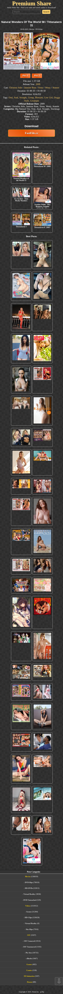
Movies (31, 29)
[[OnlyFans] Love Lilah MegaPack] (42, 511)
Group (31, 97)
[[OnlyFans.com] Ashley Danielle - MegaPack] (21, 254)
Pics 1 (25, 75)
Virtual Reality (29, 894)
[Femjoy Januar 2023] (21, 486)
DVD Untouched (29, 900)
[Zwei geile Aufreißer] (42, 799)
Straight (23, 97)
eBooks (29, 958)
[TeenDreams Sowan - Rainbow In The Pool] (21, 769)
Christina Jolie (15, 87)
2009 (38, 84)
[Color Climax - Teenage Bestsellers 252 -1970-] (21, 511)
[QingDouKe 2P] (42, 411)
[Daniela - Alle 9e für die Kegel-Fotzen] (42, 317)
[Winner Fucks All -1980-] (42, 612)
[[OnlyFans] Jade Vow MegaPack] (21, 799)
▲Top (42, 992)
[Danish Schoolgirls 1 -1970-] (21, 692)
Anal (16, 97)
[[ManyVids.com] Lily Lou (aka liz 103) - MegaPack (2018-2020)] (42, 692)
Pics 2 (37, 75)
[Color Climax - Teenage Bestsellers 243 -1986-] (42, 379)
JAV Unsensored (29, 947)
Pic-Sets (29, 953)
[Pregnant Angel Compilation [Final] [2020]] (21, 585)
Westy (48, 87)
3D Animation (29, 976)
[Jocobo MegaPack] (21, 672)
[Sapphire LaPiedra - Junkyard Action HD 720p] (21, 379)
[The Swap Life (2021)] (31, 851)
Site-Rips (29, 929)
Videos (27, 906)
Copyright (22, 992)
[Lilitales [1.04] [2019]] (21, 646)
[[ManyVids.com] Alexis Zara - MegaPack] (42, 825)
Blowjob (39, 97)
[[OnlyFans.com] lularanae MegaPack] (21, 411)
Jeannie (55, 87)
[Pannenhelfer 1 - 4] (21, 541)
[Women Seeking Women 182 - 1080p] (42, 437)
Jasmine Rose (30, 87)
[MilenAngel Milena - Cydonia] (42, 348)
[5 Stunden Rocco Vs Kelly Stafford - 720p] (21, 742)
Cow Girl (48, 97)
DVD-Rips (39, 29)
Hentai (29, 982)
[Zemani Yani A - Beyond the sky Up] (42, 541)
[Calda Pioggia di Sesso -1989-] (42, 672)
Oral (11, 97)
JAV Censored (29, 941)
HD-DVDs (29, 888)
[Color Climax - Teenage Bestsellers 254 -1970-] (21, 565)
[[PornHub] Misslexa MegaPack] (42, 286)
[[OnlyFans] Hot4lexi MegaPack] (21, 348)
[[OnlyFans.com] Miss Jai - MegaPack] (21, 437)
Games (29, 964)
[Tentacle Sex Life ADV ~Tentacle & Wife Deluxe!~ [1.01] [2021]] (42, 585)
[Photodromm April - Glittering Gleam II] (42, 646)
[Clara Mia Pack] (21, 462)
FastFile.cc (31, 133)
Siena (40, 87)
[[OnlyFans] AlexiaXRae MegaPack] (42, 254)
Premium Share (31, 3)
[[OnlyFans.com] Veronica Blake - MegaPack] (21, 825)
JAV (28, 935)
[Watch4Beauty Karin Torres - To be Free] (42, 716)
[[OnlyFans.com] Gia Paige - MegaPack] (42, 565)
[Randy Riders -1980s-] (21, 716)
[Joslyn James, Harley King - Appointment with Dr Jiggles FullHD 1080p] (42, 742)
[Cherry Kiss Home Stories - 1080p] (42, 769)
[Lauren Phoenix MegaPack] (21, 317)
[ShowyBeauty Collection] (42, 486)
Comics (29, 970)
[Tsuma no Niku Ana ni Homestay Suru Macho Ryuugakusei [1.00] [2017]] (21, 286)
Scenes (28, 912)
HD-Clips (28, 917)
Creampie (34, 101)
